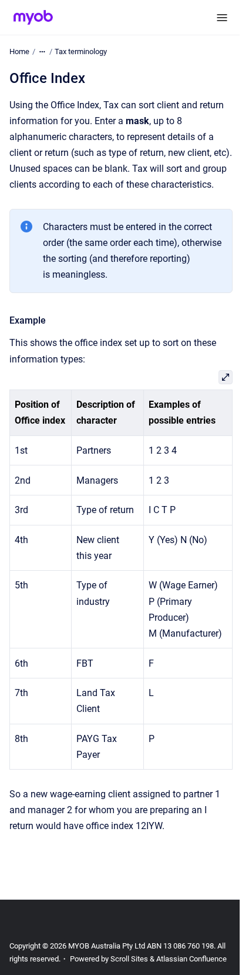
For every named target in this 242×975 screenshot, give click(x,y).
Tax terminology (81, 51)
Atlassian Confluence (191, 958)
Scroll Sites (129, 958)
